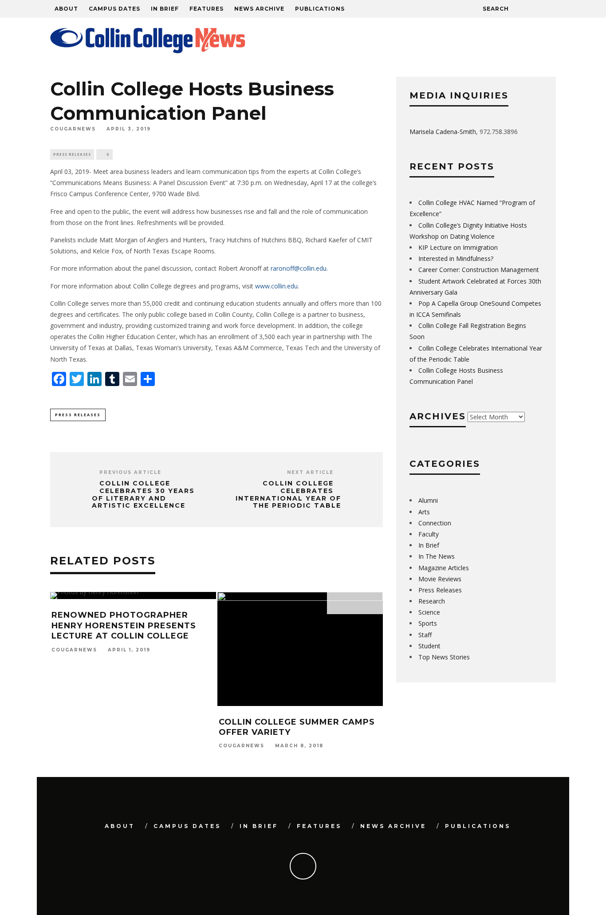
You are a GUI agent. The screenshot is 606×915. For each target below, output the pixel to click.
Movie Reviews (439, 579)
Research (431, 601)
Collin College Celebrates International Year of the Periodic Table (288, 494)
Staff (425, 635)
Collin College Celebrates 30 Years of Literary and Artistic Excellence (143, 494)
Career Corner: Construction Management (478, 269)
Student (429, 646)
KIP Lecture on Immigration (458, 247)
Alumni (428, 500)
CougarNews (73, 129)
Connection (434, 523)
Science (429, 612)
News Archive (259, 8)
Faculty (428, 534)
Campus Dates (114, 8)
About (66, 8)
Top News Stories (444, 657)
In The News (436, 556)
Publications (320, 8)
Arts (424, 512)
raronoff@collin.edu (299, 268)
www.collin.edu (276, 286)
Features (206, 8)
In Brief (165, 8)
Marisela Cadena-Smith (442, 131)
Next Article (310, 472)
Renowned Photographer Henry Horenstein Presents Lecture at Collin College (123, 625)
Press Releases (72, 154)
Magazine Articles (443, 568)
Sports (427, 623)
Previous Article (130, 472)
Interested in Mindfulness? (455, 258)
